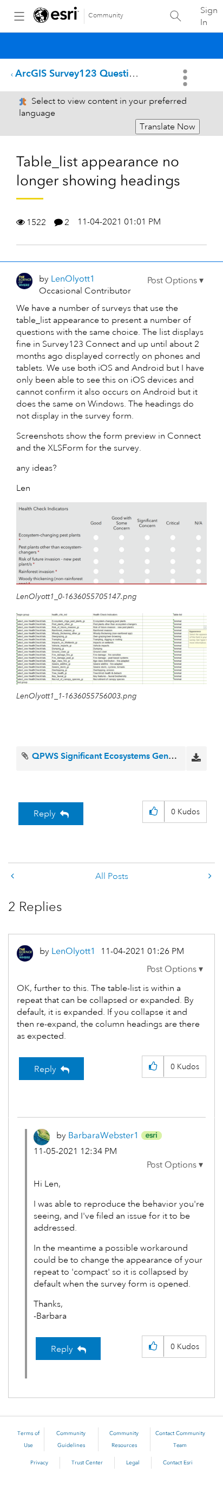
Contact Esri (178, 1462)
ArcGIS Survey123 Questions (80, 73)
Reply (45, 813)
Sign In (209, 16)
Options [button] (186, 77)
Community (105, 15)
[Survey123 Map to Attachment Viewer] (209, 876)
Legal (133, 1462)
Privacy (39, 1462)
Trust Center (87, 1462)
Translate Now (167, 126)
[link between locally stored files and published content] (13, 876)
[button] (175, 280)
